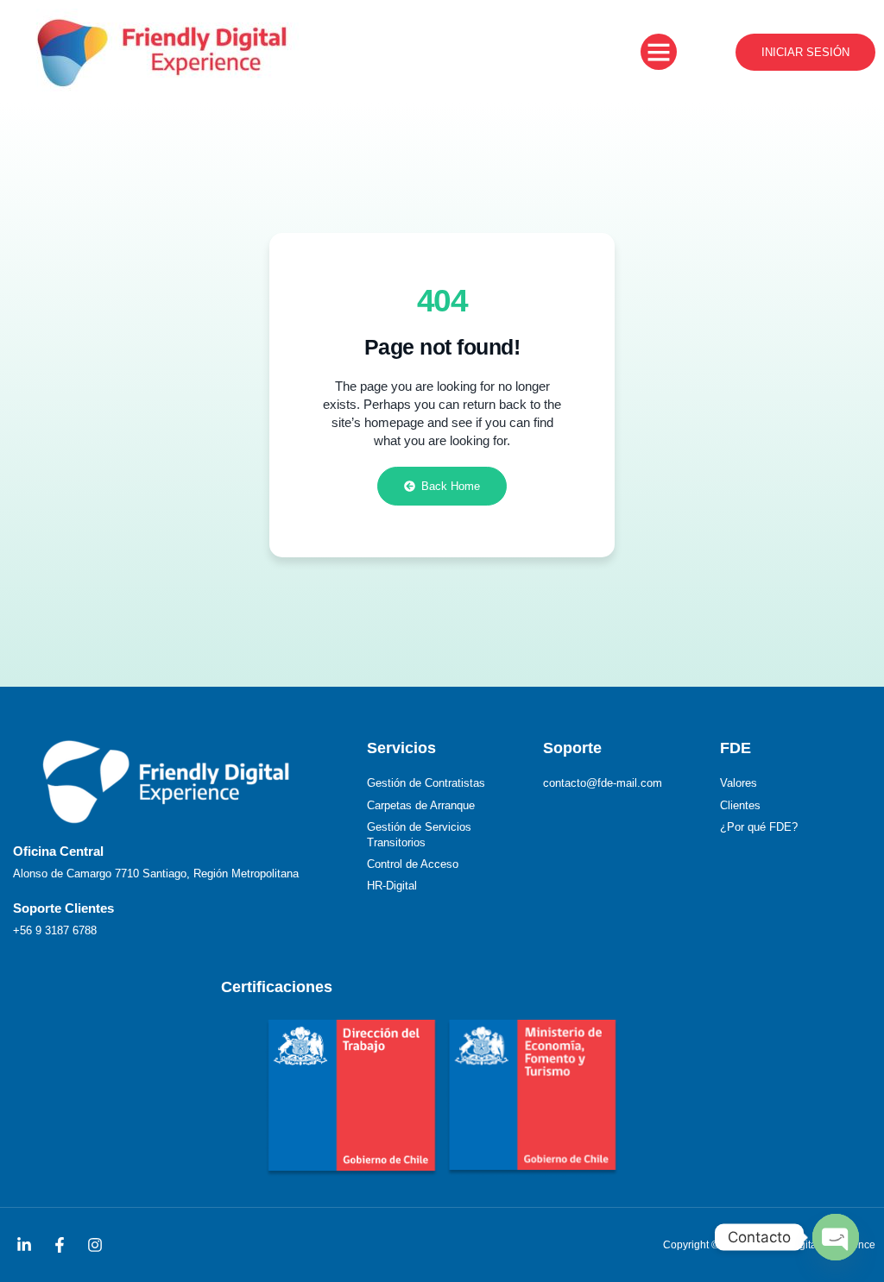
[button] (659, 52)
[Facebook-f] (59, 1244)
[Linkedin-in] (24, 1244)
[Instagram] (94, 1244)
